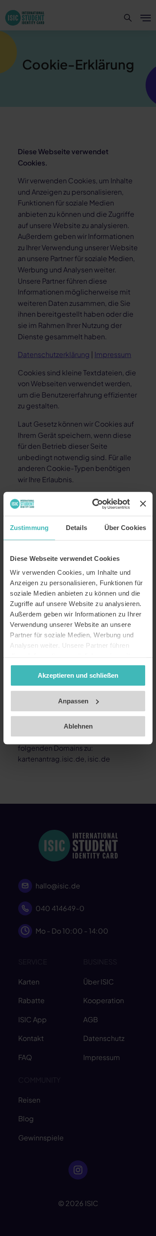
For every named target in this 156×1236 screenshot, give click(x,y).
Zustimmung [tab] (29, 527)
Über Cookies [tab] (125, 527)
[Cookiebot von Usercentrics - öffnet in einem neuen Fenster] (96, 504)
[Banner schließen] (143, 504)
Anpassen (73, 701)
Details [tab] (76, 527)
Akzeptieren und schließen (78, 675)
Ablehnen (78, 726)
